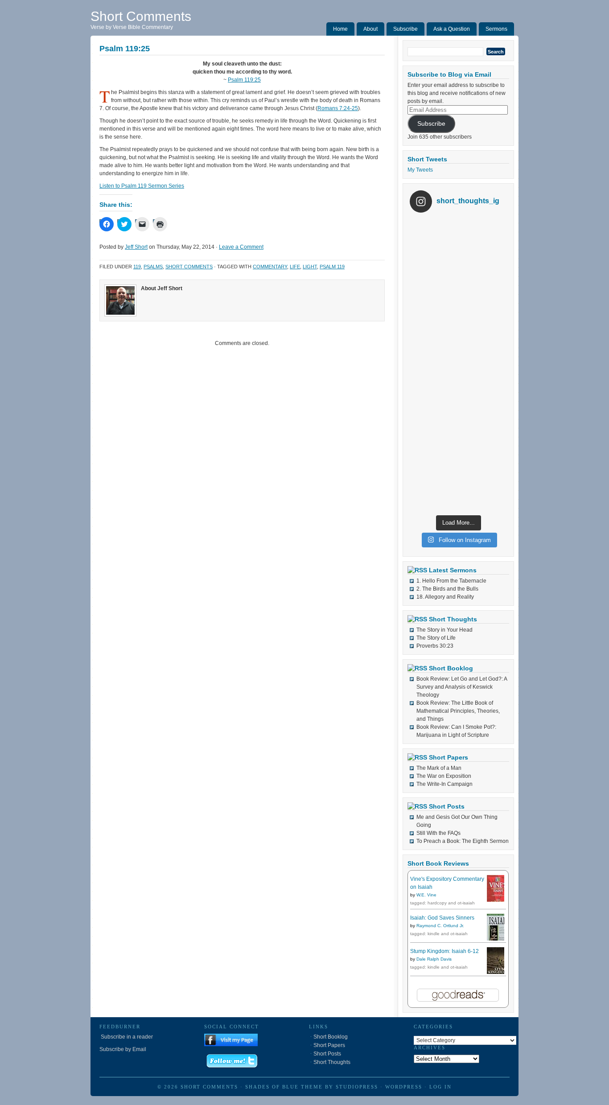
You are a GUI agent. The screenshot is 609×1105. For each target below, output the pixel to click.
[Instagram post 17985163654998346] (458, 365)
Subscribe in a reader (126, 1037)
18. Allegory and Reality (445, 597)
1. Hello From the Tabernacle (451, 581)
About (370, 29)
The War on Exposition (443, 776)
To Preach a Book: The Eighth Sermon (462, 841)
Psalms (153, 266)
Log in (440, 1086)
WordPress (403, 1086)
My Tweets (420, 170)
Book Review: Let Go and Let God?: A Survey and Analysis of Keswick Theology (461, 687)
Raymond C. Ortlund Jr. (440, 925)
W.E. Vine (426, 894)
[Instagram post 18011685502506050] (458, 462)
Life (295, 266)
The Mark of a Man (438, 768)
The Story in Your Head (444, 630)
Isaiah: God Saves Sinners (442, 918)
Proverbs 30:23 (434, 646)
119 (137, 266)
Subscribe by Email (122, 1049)
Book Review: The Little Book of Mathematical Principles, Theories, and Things (458, 711)
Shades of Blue (272, 1086)
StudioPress (357, 1086)
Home (340, 29)
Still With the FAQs (438, 833)
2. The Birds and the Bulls (447, 589)
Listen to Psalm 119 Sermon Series (141, 186)
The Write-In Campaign (444, 784)
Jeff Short (136, 247)
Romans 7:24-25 (337, 108)
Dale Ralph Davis (434, 959)
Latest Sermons (453, 570)
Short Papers (448, 757)
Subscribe (405, 29)
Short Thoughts (453, 619)
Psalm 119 (332, 266)
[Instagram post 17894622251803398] (458, 268)
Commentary (270, 266)
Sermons (496, 29)
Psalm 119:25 (244, 80)
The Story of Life (436, 638)
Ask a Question (451, 29)
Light (310, 266)
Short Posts (447, 806)
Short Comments (141, 16)
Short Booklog (451, 668)
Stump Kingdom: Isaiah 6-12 (444, 951)
